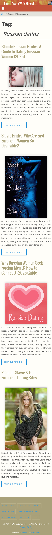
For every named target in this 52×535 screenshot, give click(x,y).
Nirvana (25, 532)
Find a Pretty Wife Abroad (19, 4)
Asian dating (8, 506)
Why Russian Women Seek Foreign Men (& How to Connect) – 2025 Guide (22, 268)
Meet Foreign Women (28, 511)
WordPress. (35, 532)
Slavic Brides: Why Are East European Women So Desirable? (22, 141)
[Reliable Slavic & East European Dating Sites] (26, 419)
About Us (24, 517)
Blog (36, 517)
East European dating (29, 506)
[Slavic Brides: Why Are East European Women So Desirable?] (26, 187)
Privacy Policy (26, 527)
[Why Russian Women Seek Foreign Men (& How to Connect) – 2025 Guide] (26, 303)
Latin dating (8, 511)
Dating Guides (9, 517)
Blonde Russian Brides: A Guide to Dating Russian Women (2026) (21, 51)
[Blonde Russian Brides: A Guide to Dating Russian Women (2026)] (26, 76)
